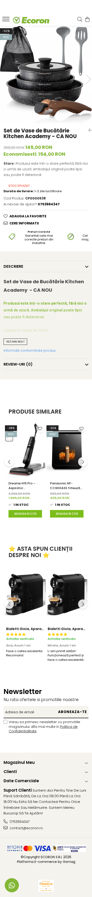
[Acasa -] (31, 20)
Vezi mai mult (15, 341)
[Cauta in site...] (79, 20)
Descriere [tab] (13, 266)
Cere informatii (24, 223)
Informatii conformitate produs (30, 350)
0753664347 (19, 821)
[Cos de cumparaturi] (87, 20)
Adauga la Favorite (27, 216)
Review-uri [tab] (18, 364)
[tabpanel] (46, 74)
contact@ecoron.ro (26, 828)
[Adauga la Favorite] (40, 428)
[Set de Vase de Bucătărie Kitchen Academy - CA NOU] (46, 74)
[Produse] (6, 20)
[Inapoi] (88, 130)
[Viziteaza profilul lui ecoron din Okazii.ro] (46, 885)
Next (88, 79)
